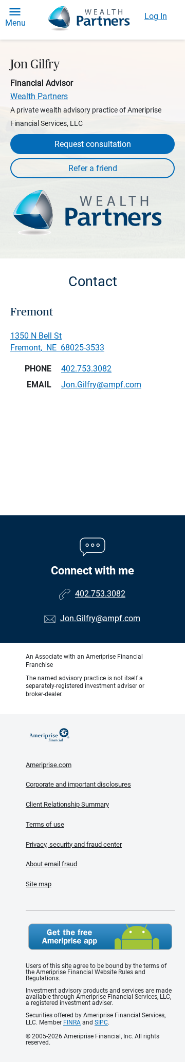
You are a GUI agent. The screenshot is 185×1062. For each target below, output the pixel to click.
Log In (155, 16)
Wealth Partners (39, 96)
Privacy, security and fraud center (74, 844)
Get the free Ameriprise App (100, 936)
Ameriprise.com (48, 765)
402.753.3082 (86, 369)
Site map (38, 884)
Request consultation (92, 144)
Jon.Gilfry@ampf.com (100, 618)
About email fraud (51, 864)
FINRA (72, 1022)
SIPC (101, 1022)
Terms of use (45, 824)
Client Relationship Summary (67, 804)
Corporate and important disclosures (78, 784)
